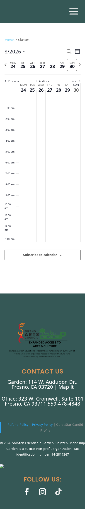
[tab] (13, 65)
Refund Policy (18, 424)
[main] (42, 154)
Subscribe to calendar (40, 255)
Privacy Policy (42, 424)
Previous (13, 81)
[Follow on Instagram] (43, 492)
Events (10, 40)
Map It (66, 386)
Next (74, 81)
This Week (42, 81)
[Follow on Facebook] (27, 492)
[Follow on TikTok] (58, 492)
